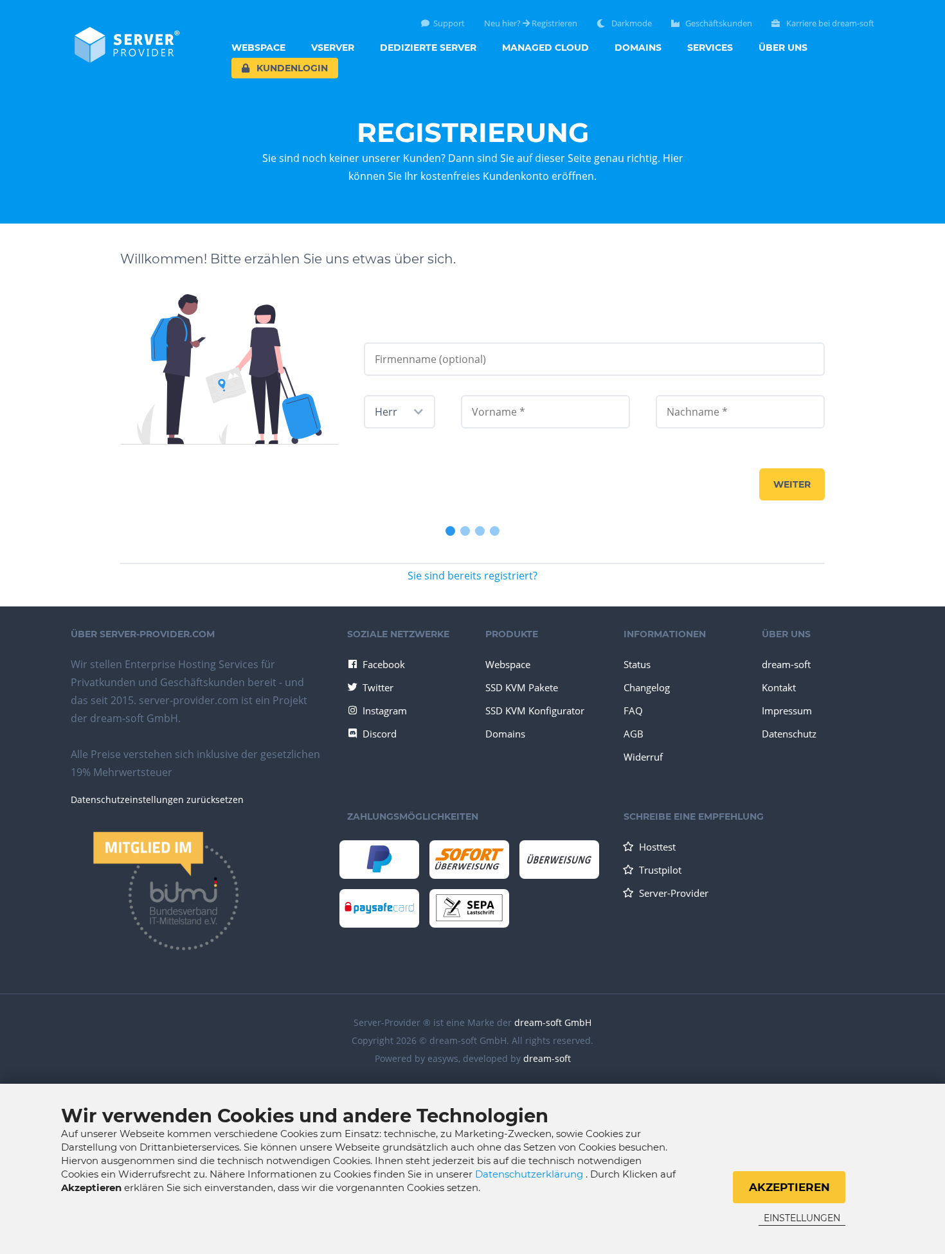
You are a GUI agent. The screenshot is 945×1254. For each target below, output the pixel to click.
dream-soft (786, 664)
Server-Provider (673, 893)
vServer (332, 47)
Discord (380, 733)
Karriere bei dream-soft (829, 23)
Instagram (385, 710)
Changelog (647, 687)
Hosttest (657, 846)
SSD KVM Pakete (521, 687)
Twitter (378, 687)
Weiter (792, 484)
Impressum (787, 710)
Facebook (384, 664)
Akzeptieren (789, 1187)
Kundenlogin (291, 68)
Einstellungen (802, 1218)
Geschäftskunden (717, 23)
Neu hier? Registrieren (530, 23)
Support (449, 23)
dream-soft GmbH (552, 1022)
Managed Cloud (545, 47)
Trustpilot (660, 869)
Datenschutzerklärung (530, 1174)
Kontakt (779, 687)
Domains (638, 47)
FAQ (633, 710)
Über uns (783, 47)
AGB (634, 733)
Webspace (258, 47)
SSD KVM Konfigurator (534, 710)
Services (710, 47)
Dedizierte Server (428, 47)
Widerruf (643, 756)
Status (637, 664)
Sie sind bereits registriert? (472, 576)
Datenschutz (789, 733)
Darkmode (630, 23)
